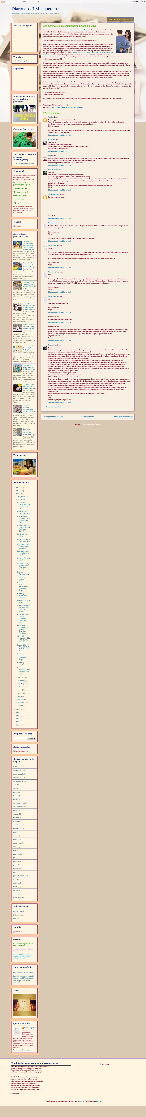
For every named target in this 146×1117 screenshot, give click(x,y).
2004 (18, 725)
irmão (15, 832)
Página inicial (88, 417)
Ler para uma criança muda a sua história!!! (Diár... (23, 670)
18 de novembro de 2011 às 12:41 (59, 165)
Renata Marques (53, 194)
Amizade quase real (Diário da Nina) (23, 553)
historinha (16, 828)
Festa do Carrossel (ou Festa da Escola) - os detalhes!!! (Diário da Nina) (29, 245)
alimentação (17, 770)
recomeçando (78, 107)
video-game (17, 897)
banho (15, 796)
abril (19, 696)
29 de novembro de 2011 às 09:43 (59, 402)
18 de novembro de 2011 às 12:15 (59, 151)
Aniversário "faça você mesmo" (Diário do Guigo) (29, 265)
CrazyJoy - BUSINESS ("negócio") (22, 595)
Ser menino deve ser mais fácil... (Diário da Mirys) (23, 608)
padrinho (16, 854)
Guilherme (17, 911)
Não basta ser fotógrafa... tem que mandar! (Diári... (23, 519)
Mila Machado (53, 170)
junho (20, 690)
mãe (15, 836)
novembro (22, 500)
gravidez (16, 825)
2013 (18, 487)
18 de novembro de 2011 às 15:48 (59, 312)
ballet (15, 792)
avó (14, 785)
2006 (18, 719)
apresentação (18, 781)
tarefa (15, 887)
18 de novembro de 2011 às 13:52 (59, 190)
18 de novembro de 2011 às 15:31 (59, 218)
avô (14, 788)
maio (20, 693)
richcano (81, 1101)
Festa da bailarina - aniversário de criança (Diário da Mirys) (29, 409)
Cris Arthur (52, 345)
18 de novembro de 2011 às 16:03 (59, 322)
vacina (15, 890)
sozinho (16, 883)
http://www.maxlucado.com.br (24, 972)
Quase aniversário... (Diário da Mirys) (22, 657)
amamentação (18, 774)
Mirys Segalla (53, 223)
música (15, 839)
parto (15, 865)
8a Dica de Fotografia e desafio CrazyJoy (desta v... (22, 629)
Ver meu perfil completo (21, 1050)
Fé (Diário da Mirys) (22, 535)
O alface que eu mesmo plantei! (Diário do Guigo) (23, 528)
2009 (18, 712)
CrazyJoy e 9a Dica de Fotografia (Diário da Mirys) (22, 618)
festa (15, 821)
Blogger (98, 1101)
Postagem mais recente (53, 417)
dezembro (22, 497)
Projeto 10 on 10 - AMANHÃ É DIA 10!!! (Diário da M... (23, 648)
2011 (53, 107)
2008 (18, 716)
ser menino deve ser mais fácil (76, 30)
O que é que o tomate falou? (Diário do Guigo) (23, 566)
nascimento (17, 843)
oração (15, 850)
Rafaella (51, 139)
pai (14, 857)
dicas (15, 810)
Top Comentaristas (20, 163)
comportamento (61, 107)
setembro (21, 681)
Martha (50, 117)
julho (20, 687)
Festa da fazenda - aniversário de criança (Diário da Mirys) (29, 285)
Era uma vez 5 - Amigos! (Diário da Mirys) (28, 348)
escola (15, 814)
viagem (16, 894)
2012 (18, 491)
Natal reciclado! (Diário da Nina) (23, 512)
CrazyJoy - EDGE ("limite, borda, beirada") (23, 546)
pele (14, 872)
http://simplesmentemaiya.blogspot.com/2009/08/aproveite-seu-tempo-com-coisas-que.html (24, 979)
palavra (16, 861)
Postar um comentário (54, 407)
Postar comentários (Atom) (91, 424)
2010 (18, 709)
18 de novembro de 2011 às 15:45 (59, 241)
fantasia (16, 818)
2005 (18, 722)
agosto (20, 684)
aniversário (17, 778)
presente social (18, 876)
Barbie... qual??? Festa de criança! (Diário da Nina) (29, 327)
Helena (15, 915)
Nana (50, 155)
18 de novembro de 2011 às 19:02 (59, 341)
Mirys (70, 107)
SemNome (31, 163)
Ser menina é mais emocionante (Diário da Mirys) (22, 586)
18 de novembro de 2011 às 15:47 (59, 292)
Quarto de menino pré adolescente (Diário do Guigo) (29, 432)
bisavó (15, 799)
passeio (16, 868)
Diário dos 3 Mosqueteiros (36, 8)
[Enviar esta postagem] (66, 105)
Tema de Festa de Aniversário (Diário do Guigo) (29, 386)
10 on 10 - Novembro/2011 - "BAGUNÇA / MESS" (24, 639)
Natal (15, 767)
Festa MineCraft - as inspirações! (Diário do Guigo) (29, 367)
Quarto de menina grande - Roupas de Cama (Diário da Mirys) (29, 306)
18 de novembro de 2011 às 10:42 (59, 135)
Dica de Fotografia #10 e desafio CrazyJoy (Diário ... (23, 576)
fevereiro (21, 702)
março (20, 699)
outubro (21, 677)
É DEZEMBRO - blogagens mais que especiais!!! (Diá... (23, 505)
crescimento (17, 807)
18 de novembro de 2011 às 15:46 (59, 267)
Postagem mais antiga (123, 417)
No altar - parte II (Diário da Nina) (23, 540)
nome (15, 847)
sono (15, 879)
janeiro (20, 705)
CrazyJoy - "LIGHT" (21, 664)
